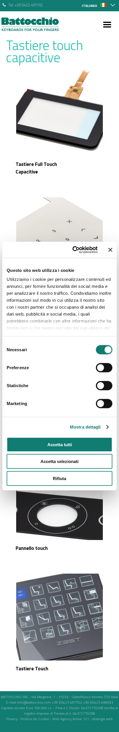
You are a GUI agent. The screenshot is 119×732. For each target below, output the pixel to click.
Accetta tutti (59, 444)
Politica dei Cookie (35, 719)
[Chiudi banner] (110, 250)
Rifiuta (59, 478)
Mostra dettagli (85, 426)
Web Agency (62, 719)
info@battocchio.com (34, 702)
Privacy (11, 719)
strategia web (102, 719)
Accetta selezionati (59, 461)
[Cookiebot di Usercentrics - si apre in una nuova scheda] (74, 250)
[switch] (104, 367)
